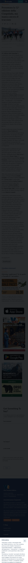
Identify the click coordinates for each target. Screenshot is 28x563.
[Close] (24, 540)
